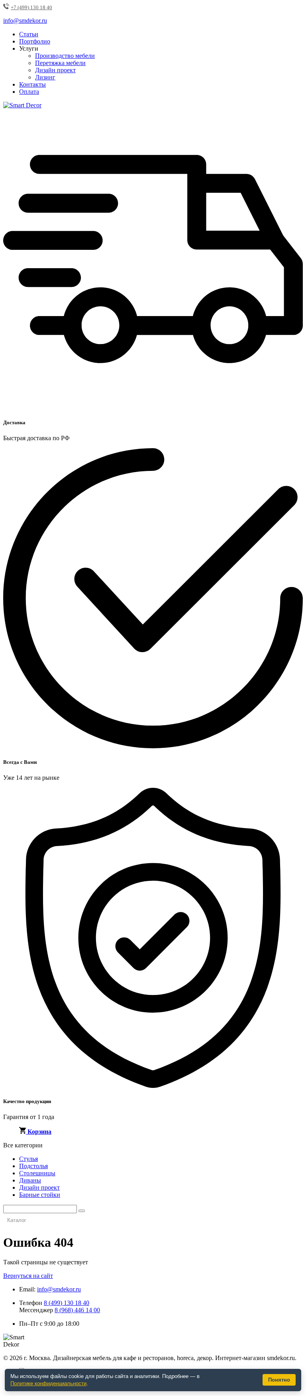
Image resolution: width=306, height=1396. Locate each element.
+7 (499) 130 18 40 (31, 7)
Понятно (279, 1380)
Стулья (28, 1158)
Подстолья (33, 1166)
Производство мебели (65, 55)
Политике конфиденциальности (48, 1383)
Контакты (32, 84)
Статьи (28, 34)
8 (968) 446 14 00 (77, 1310)
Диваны (30, 1180)
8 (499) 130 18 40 (66, 1302)
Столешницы (37, 1173)
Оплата (29, 91)
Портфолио (34, 41)
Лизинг (45, 77)
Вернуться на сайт (28, 1275)
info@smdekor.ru (59, 1289)
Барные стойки (39, 1194)
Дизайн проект (55, 70)
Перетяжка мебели (60, 62)
